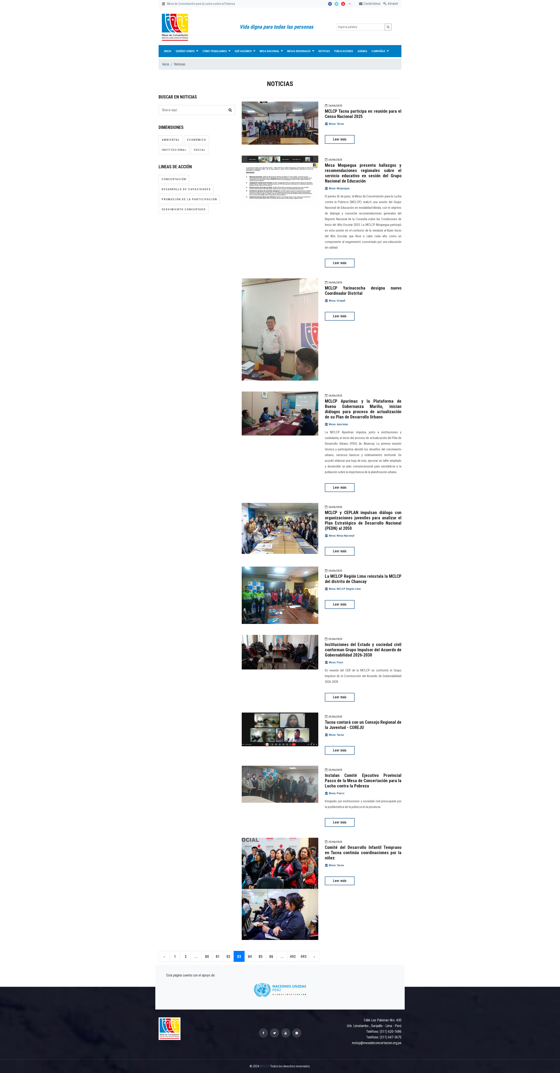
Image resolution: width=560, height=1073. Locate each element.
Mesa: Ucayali (336, 300)
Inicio (167, 51)
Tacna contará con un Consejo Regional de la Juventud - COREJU (363, 725)
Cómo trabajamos (215, 51)
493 (303, 956)
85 (260, 956)
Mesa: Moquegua (338, 188)
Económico (196, 139)
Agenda (362, 51)
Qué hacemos (243, 51)
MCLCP (264, 1066)
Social (199, 149)
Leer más (339, 139)
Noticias (324, 51)
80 (207, 956)
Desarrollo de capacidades (186, 189)
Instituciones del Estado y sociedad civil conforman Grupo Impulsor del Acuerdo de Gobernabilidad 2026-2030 (363, 650)
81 (218, 956)
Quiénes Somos (185, 51)
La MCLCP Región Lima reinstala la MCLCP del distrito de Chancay (363, 579)
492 (293, 956)
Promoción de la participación (189, 199)
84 (250, 956)
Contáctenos (371, 4)
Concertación (174, 179)
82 (228, 956)
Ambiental (171, 139)
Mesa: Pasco (336, 793)
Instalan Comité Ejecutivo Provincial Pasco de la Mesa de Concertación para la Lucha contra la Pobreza (363, 781)
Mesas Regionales (299, 51)
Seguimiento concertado (184, 209)
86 (271, 956)
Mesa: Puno (335, 662)
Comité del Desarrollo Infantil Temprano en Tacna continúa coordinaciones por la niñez (363, 853)
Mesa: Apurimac (338, 424)
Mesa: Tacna (336, 123)
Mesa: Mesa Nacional (341, 535)
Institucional (174, 149)
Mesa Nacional (270, 51)
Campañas (379, 51)
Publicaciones (343, 51)
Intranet (392, 4)
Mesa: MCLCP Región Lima (344, 588)
